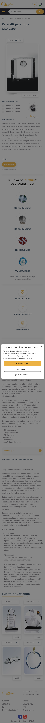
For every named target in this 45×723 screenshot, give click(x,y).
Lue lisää (30, 358)
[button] (22, 374)
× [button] (41, 347)
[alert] (22, 361)
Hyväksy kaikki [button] (22, 363)
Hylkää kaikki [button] (22, 369)
